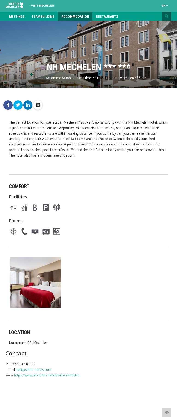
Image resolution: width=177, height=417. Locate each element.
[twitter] (18, 105)
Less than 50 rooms (92, 78)
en (164, 6)
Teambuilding (43, 17)
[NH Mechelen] (35, 282)
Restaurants (107, 17)
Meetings (17, 17)
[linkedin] (27, 105)
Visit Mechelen (42, 6)
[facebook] (8, 105)
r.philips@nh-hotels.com (33, 369)
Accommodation (75, 17)
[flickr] (37, 105)
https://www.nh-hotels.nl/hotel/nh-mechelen (47, 375)
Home (34, 78)
